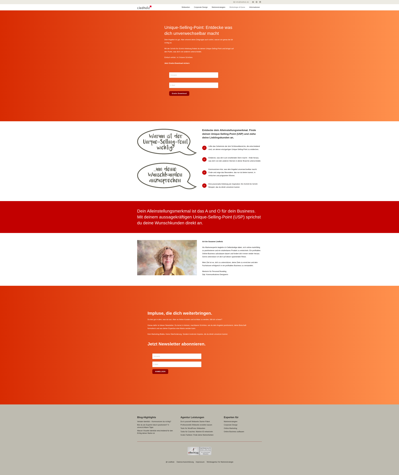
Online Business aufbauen (234, 432)
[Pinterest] (256, 2)
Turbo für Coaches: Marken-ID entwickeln (196, 432)
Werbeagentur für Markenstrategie (220, 462)
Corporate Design (230, 425)
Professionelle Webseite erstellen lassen (196, 425)
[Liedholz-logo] (144, 7)
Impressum (200, 462)
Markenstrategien (230, 422)
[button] (191, 7)
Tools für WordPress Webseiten (192, 428)
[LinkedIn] (260, 2)
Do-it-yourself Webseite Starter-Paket (195, 422)
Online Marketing (230, 428)
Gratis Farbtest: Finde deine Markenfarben (196, 435)
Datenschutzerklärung (185, 462)
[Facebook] (253, 2)
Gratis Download (179, 93)
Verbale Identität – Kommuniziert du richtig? (154, 422)
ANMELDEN (160, 371)
